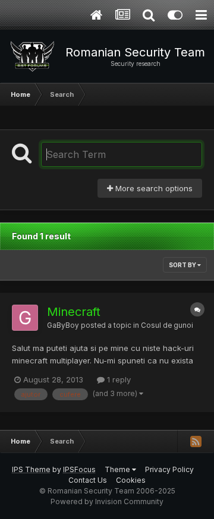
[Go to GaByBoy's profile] (25, 318)
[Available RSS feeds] (195, 441)
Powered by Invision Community (107, 501)
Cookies (131, 480)
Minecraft (73, 312)
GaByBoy (63, 325)
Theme (118, 469)
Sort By (183, 264)
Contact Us (87, 480)
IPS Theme (31, 469)
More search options (153, 188)
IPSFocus (79, 469)
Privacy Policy (169, 469)
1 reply (118, 379)
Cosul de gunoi (167, 325)
